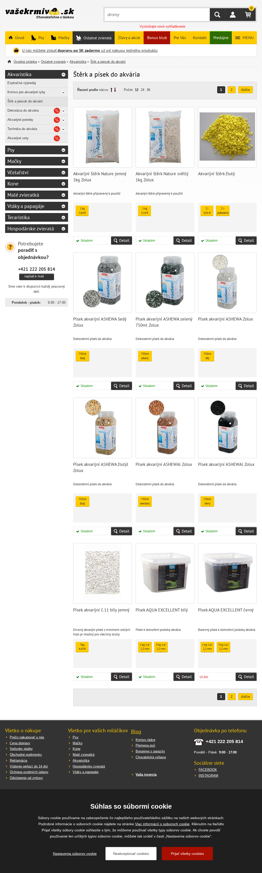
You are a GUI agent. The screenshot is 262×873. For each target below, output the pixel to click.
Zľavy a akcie (129, 37)
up (111, 90)
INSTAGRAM (208, 775)
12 (136, 90)
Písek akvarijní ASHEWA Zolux (225, 319)
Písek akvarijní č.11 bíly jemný (101, 610)
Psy (40, 37)
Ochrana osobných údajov (29, 772)
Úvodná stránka (25, 62)
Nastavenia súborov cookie (75, 854)
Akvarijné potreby (20, 120)
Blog (136, 731)
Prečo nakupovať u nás (27, 737)
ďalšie (245, 90)
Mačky (63, 37)
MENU (248, 37)
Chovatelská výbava (151, 757)
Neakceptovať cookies (131, 854)
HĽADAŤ (217, 14)
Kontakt (199, 37)
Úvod (19, 37)
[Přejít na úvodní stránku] (39, 14)
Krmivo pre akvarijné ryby (26, 92)
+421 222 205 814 (36, 269)
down (115, 90)
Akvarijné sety (18, 138)
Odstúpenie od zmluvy (26, 778)
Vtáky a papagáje (25, 206)
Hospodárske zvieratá (30, 228)
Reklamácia (18, 760)
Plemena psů (145, 745)
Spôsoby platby (21, 749)
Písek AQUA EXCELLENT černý (226, 610)
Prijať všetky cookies (187, 854)
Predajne (220, 37)
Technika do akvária (22, 129)
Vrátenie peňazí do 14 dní (29, 766)
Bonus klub (157, 37)
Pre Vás (180, 37)
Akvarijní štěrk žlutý (216, 173)
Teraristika (18, 217)
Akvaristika (78, 62)
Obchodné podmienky (26, 755)
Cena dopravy (20, 743)
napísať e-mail (34, 276)
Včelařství (17, 172)
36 (148, 90)
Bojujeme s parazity (150, 751)
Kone (12, 183)
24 (142, 90)
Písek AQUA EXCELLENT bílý (162, 610)
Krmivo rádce (145, 740)
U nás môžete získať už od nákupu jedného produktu (90, 50)
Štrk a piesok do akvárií (108, 62)
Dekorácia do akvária (23, 110)
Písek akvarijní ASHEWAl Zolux (164, 464)
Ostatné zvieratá (97, 37)
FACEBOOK (208, 770)
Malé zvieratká (23, 195)
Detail (124, 240)
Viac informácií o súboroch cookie (162, 824)
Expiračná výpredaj (21, 83)
